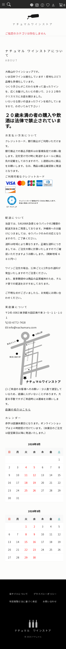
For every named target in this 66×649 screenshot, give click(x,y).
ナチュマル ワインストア (33, 630)
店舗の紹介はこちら (18, 409)
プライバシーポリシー (45, 593)
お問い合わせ (50, 601)
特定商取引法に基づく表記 (23, 601)
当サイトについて (18, 593)
